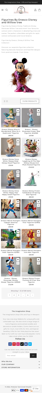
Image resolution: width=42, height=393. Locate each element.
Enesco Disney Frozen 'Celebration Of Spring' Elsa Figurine (31, 192)
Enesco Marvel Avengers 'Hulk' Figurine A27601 (10, 251)
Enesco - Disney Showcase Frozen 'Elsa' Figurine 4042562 (31, 131)
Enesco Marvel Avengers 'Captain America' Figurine (10, 222)
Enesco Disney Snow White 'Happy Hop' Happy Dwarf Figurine (11, 192)
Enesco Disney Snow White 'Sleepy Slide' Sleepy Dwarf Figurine (11, 161)
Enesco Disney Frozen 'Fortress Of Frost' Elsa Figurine (31, 280)
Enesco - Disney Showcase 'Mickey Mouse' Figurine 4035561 (10, 280)
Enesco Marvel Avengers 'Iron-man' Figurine (31, 251)
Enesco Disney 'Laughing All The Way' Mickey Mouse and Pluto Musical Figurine (31, 162)
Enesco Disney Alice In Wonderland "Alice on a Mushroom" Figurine (10, 131)
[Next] (32, 295)
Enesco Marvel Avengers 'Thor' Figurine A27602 (31, 221)
